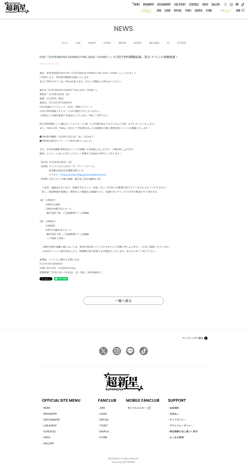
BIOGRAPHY (148, 4)
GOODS (137, 42)
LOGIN (167, 10)
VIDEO (205, 4)
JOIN (159, 10)
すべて (64, 42)
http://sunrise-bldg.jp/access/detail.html (83, 174)
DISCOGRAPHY (164, 4)
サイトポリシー (178, 419)
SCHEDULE (194, 4)
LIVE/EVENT (180, 4)
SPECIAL (178, 10)
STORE (209, 10)
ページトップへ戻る (192, 338)
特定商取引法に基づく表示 (184, 431)
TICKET (188, 10)
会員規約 (174, 407)
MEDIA (122, 42)
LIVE (78, 42)
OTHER (181, 42)
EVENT (92, 42)
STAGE (107, 42)
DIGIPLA (198, 10)
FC (168, 42)
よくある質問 (177, 437)
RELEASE (154, 42)
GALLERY (216, 4)
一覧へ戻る (123, 300)
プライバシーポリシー (181, 425)
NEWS (137, 4)
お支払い (174, 413)
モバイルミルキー (137, 407)
